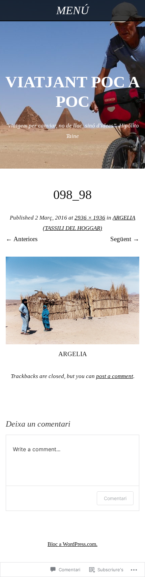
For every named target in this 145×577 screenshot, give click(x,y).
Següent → (124, 238)
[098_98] (72, 342)
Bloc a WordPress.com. (72, 544)
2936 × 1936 (90, 217)
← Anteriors (21, 238)
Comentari (115, 498)
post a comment (114, 376)
